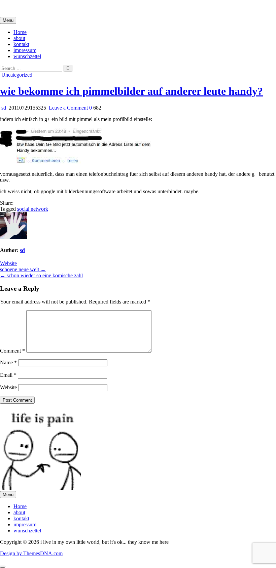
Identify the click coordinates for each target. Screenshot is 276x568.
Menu (8, 20)
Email (8, 375)
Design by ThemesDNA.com (31, 553)
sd (3, 108)
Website (8, 263)
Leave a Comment (68, 108)
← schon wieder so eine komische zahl (41, 275)
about (19, 38)
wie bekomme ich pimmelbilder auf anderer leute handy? (131, 91)
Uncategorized (16, 75)
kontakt (21, 44)
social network (32, 209)
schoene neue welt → (23, 269)
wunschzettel (27, 56)
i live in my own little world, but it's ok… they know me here (65, 8)
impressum (24, 50)
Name (8, 362)
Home (20, 32)
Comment (12, 351)
